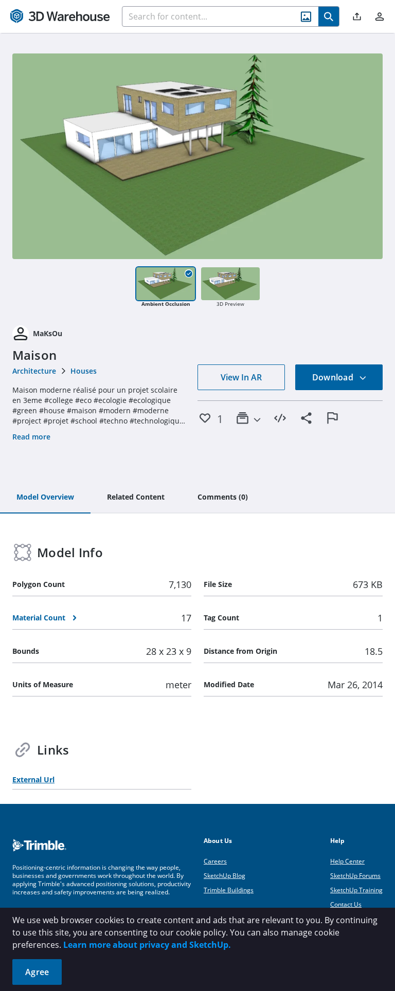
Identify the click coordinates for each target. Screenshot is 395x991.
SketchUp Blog (224, 875)
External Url (33, 779)
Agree (37, 972)
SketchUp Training (356, 890)
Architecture (34, 371)
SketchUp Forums (355, 875)
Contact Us (346, 904)
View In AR (241, 377)
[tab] (45, 497)
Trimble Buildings (229, 890)
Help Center (347, 861)
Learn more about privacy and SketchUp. (147, 944)
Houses (83, 371)
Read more (31, 437)
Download (333, 377)
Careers (215, 861)
